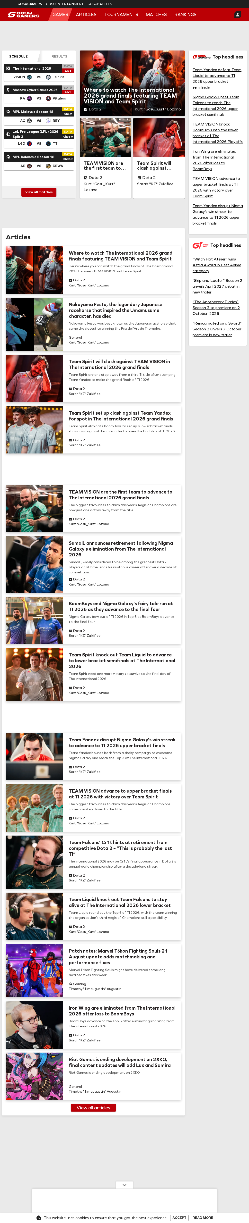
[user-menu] (237, 14)
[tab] (18, 56)
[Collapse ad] (124, 1185)
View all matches (39, 192)
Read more (203, 1218)
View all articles (93, 1108)
